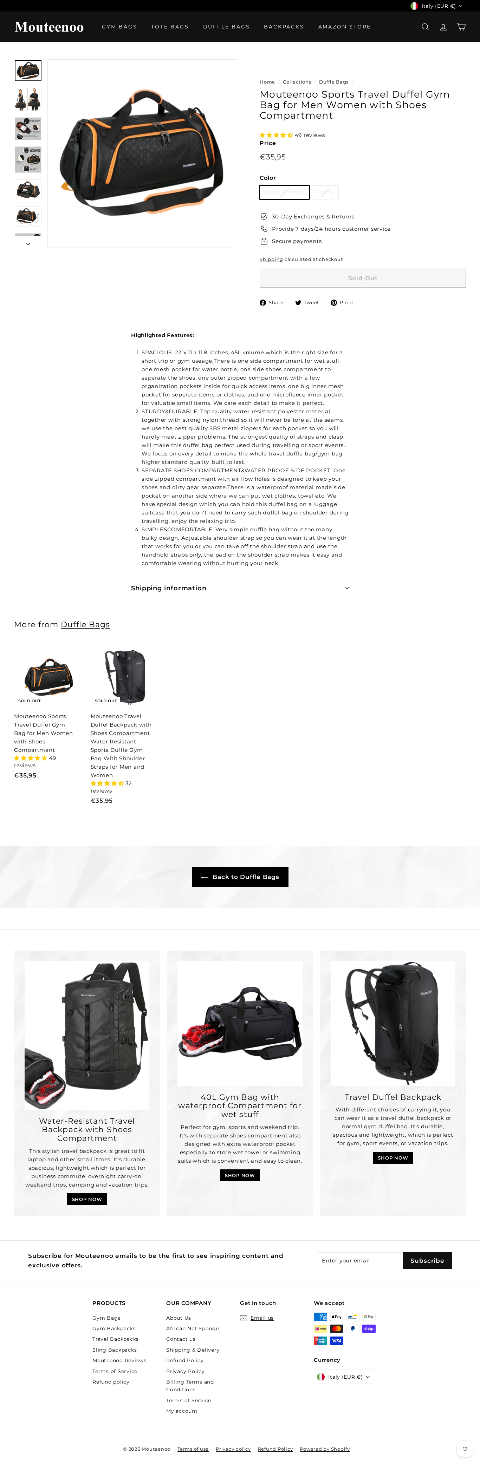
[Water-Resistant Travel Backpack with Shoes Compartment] (87, 1035)
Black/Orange (284, 192)
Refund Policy (185, 1360)
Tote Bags (170, 27)
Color (268, 178)
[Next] (28, 242)
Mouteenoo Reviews (119, 1360)
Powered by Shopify (325, 1449)
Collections (297, 82)
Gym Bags (119, 27)
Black (325, 192)
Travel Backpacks (115, 1339)
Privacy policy (233, 1449)
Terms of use (193, 1449)
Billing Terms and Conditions (190, 1386)
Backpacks (284, 27)
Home (267, 82)
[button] (277, 135)
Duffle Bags (226, 27)
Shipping (271, 259)
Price (268, 143)
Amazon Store (344, 27)
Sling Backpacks (114, 1350)
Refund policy (111, 1382)
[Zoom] (142, 154)
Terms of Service (114, 1371)
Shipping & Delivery (193, 1350)
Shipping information (169, 588)
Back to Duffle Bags (245, 876)
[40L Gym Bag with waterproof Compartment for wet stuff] (239, 1023)
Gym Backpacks (114, 1328)
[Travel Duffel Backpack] (393, 1023)
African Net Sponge (192, 1328)
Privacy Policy (185, 1371)
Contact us (181, 1339)
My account (182, 1411)
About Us (178, 1318)
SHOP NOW (87, 1199)
